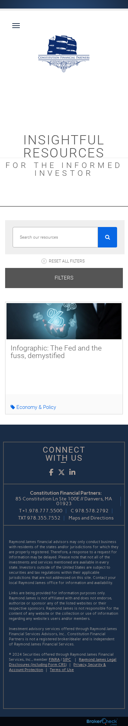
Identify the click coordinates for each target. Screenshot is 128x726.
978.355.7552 (43, 518)
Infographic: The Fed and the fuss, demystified (56, 352)
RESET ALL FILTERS (67, 261)
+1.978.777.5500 (42, 511)
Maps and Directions (91, 518)
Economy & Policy (35, 407)
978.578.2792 (92, 511)
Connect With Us (64, 454)
